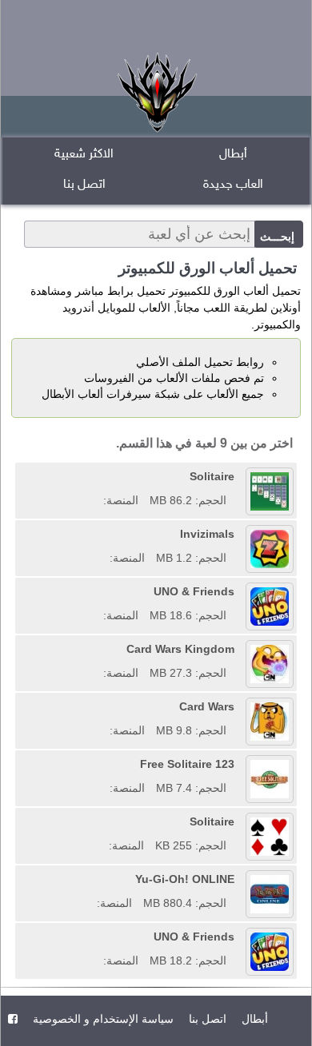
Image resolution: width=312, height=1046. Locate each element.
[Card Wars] (104, 706)
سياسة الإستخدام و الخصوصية (102, 1018)
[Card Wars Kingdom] (97, 648)
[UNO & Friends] (97, 591)
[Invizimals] (104, 533)
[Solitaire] (97, 476)
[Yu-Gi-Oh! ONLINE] (91, 879)
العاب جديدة (233, 185)
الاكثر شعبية (84, 154)
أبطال (233, 154)
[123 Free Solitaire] (104, 764)
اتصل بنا (84, 185)
